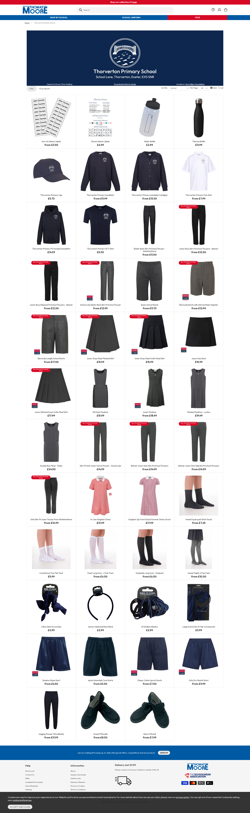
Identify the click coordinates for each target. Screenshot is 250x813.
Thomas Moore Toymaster (48, 10)
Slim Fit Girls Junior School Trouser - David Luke (100, 466)
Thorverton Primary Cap (51, 195)
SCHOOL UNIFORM (131, 17)
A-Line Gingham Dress (100, 519)
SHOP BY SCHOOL (59, 17)
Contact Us (29, 775)
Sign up (164, 753)
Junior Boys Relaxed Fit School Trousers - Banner (51, 305)
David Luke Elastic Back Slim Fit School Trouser (100, 305)
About (73, 771)
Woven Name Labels (100, 141)
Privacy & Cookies (78, 786)
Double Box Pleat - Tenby (51, 466)
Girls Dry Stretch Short (198, 680)
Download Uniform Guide (125, 84)
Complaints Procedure (34, 782)
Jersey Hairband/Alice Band (100, 627)
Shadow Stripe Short (51, 680)
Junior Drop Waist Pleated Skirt (100, 358)
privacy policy (182, 797)
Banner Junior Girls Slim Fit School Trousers (149, 466)
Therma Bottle (198, 141)
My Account (30, 771)
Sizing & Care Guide (78, 775)
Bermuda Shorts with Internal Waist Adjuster (198, 305)
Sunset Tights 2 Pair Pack (199, 573)
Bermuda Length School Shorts (51, 358)
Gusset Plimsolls (100, 734)
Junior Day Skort (199, 358)
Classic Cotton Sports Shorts (149, 680)
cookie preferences (21, 800)
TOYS (197, 17)
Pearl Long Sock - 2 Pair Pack (100, 573)
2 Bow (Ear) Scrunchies (51, 627)
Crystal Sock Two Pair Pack (51, 573)
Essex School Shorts (149, 305)
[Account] (219, 10)
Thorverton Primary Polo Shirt (199, 195)
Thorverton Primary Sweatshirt (100, 195)
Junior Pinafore (149, 412)
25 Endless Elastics (149, 627)
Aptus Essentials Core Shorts (100, 680)
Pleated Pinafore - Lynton (198, 412)
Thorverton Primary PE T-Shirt (100, 249)
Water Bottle (149, 141)
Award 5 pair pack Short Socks (198, 519)
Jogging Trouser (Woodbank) (51, 734)
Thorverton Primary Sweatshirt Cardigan (149, 195)
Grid (215, 88)
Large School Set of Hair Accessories (198, 627)
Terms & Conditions (78, 790)
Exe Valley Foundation (195, 84)
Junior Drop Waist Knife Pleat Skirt (150, 358)
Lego (134, 2)
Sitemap (28, 790)
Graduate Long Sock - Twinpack (150, 573)
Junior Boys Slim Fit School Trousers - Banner (198, 249)
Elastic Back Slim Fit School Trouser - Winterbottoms (149, 250)
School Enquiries (31, 786)
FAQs (27, 778)
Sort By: (164, 88)
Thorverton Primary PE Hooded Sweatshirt (51, 249)
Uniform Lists (76, 778)
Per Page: (194, 88)
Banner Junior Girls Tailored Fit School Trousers (198, 466)
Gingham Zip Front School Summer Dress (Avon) (149, 519)
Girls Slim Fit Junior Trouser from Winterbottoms (51, 519)
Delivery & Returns (78, 782)
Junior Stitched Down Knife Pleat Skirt (51, 412)
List (221, 88)
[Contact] (213, 10)
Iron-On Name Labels (51, 141)
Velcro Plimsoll (149, 734)
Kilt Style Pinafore (100, 412)
